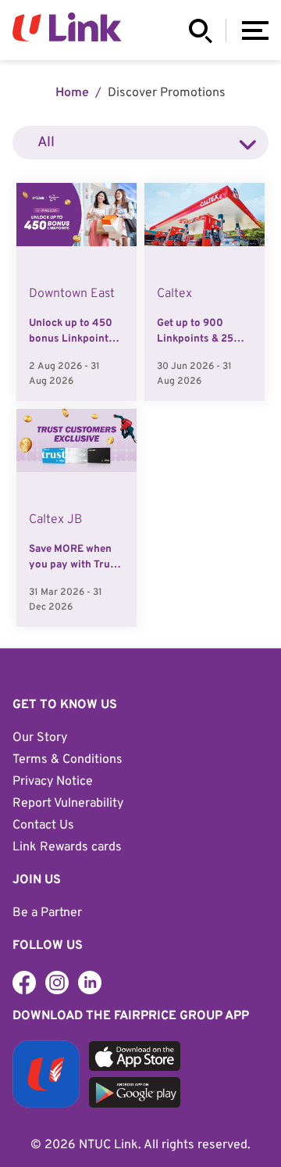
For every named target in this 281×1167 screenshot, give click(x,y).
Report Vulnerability (67, 803)
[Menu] (255, 30)
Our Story (39, 738)
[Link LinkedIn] (89, 982)
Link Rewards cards (67, 847)
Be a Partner (47, 913)
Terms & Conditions (67, 760)
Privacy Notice (52, 781)
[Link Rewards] (57, 982)
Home (72, 93)
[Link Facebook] (24, 982)
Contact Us (43, 825)
